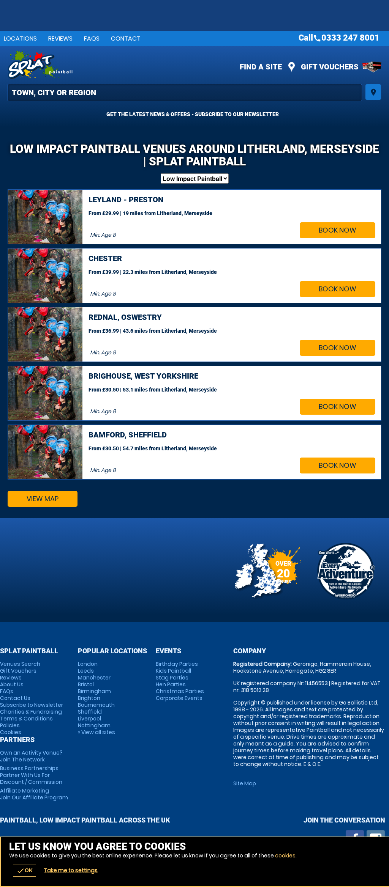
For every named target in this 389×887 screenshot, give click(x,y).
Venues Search (20, 664)
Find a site (261, 66)
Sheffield (90, 712)
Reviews (60, 38)
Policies (10, 725)
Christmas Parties (180, 691)
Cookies (10, 732)
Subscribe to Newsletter (31, 705)
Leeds (86, 671)
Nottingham (94, 725)
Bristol (86, 684)
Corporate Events (179, 698)
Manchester (94, 677)
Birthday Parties (177, 664)
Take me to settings (71, 870)
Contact (126, 38)
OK (24, 871)
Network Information (345, 571)
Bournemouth (96, 705)
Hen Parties (171, 684)
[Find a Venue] (185, 92)
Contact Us (15, 698)
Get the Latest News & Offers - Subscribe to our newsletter (192, 114)
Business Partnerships (31, 775)
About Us (12, 684)
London (88, 664)
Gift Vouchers (330, 66)
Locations (20, 38)
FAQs (92, 38)
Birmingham (94, 691)
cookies (285, 855)
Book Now (337, 230)
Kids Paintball (173, 671)
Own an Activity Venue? (31, 756)
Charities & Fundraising (31, 712)
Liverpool (89, 718)
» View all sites (96, 732)
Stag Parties (172, 677)
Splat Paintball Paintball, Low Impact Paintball (129, 65)
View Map (43, 498)
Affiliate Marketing (34, 794)
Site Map (244, 783)
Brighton (89, 698)
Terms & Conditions (26, 718)
